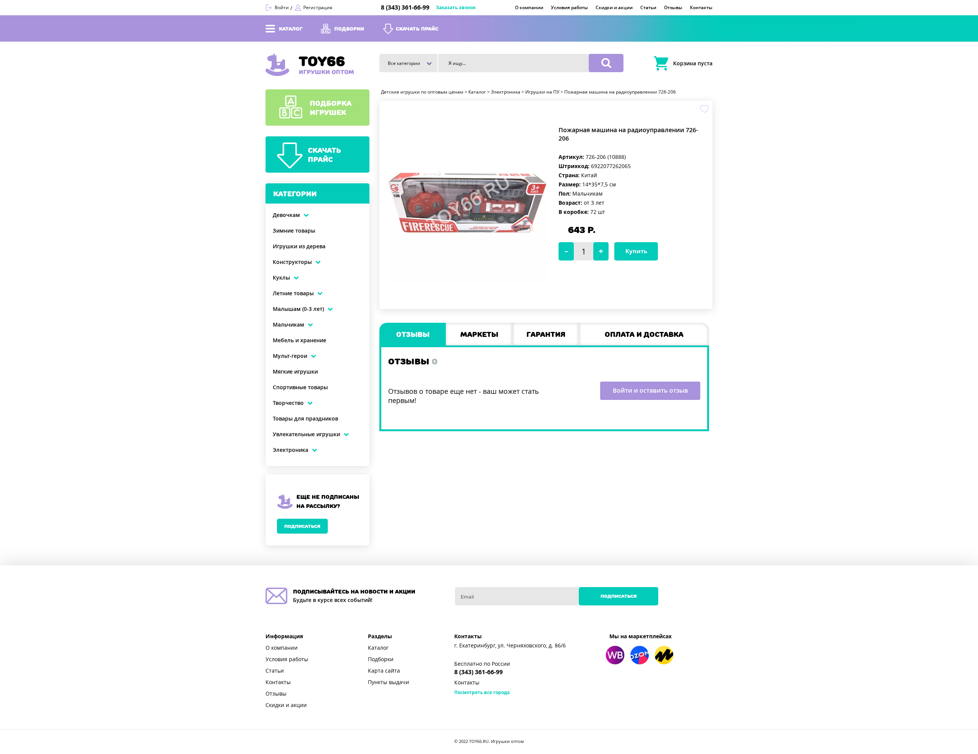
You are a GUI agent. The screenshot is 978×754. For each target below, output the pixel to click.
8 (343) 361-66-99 (405, 7)
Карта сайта (384, 671)
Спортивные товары (300, 387)
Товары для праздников (305, 419)
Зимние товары (294, 231)
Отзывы (276, 694)
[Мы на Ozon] (639, 655)
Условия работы (287, 659)
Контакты (278, 682)
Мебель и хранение (299, 340)
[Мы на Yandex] (664, 655)
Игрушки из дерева (299, 246)
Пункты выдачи (388, 682)
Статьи (275, 671)
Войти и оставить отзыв (650, 390)
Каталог (378, 648)
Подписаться (302, 526)
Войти (282, 7)
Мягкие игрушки (295, 372)
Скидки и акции (286, 705)
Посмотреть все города (482, 692)
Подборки (380, 659)
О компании (282, 648)
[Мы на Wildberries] (615, 655)
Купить (636, 251)
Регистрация (317, 7)
